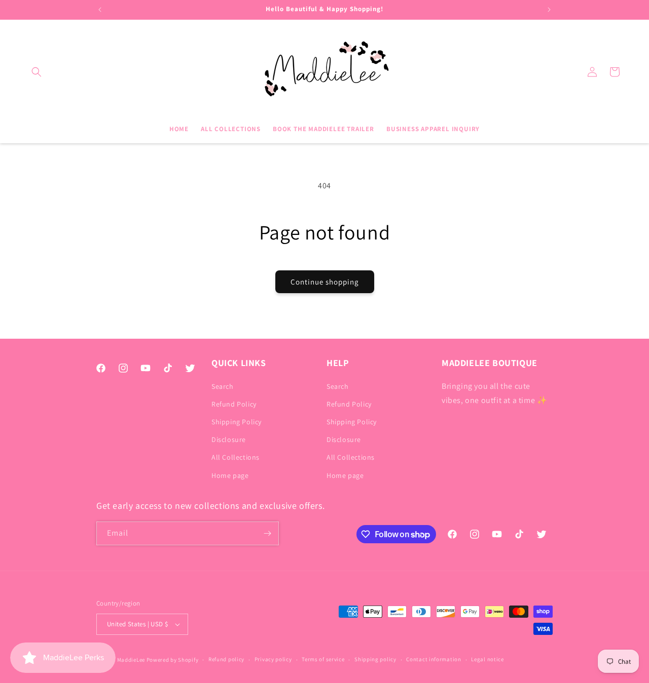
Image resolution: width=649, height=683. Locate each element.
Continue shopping (325, 282)
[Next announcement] (549, 9)
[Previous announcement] (100, 9)
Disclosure (228, 439)
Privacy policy (273, 659)
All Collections (235, 457)
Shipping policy (375, 659)
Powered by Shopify (173, 659)
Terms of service (323, 659)
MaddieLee (131, 659)
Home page (229, 475)
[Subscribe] (267, 533)
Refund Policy (234, 404)
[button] (36, 72)
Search (222, 386)
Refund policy (226, 659)
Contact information (433, 659)
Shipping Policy (236, 421)
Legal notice (487, 659)
